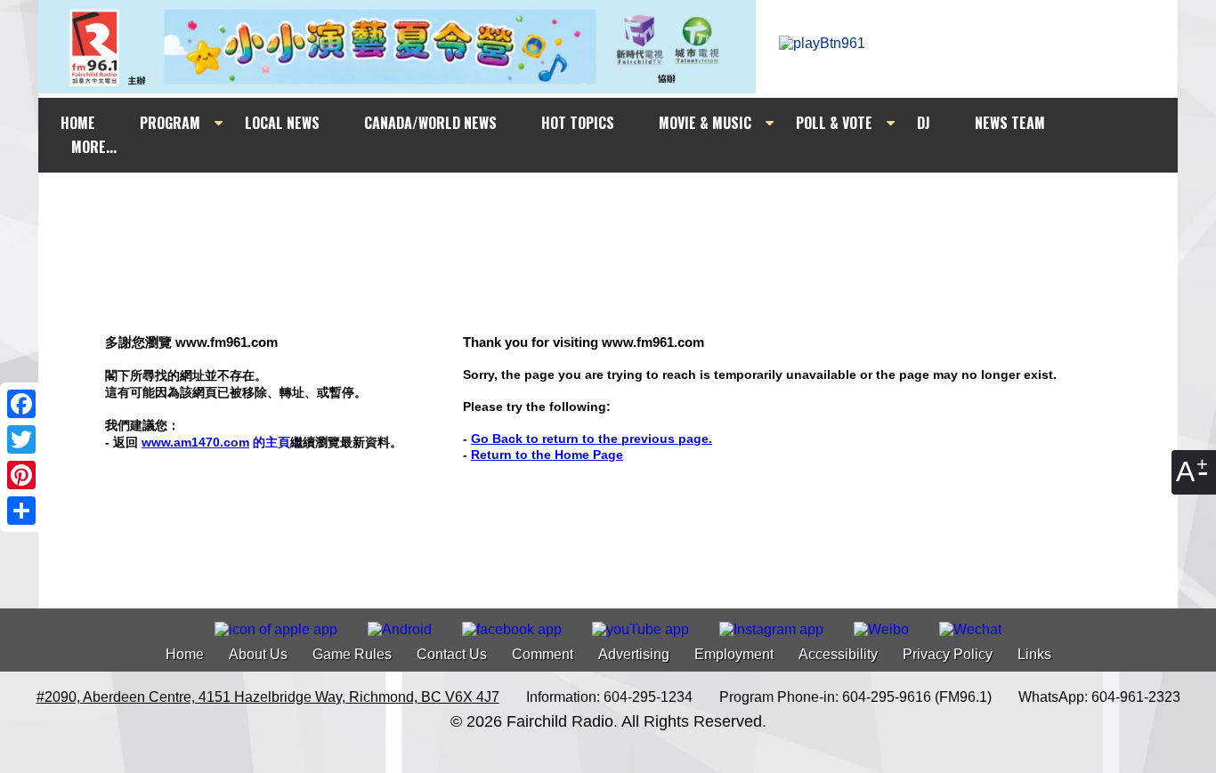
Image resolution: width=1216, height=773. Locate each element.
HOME (78, 122)
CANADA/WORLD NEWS (430, 122)
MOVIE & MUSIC (705, 122)
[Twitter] (21, 439)
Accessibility (838, 654)
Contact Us (452, 654)
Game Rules (352, 654)
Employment (734, 654)
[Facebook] (21, 404)
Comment (542, 654)
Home (185, 654)
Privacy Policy (948, 654)
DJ (923, 122)
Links (1034, 654)
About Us (258, 654)
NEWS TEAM (1010, 122)
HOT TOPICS (577, 122)
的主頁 (216, 442)
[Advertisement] (624, 206)
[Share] (21, 510)
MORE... (94, 146)
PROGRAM (170, 122)
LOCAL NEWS (282, 122)
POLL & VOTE (834, 122)
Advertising (633, 654)
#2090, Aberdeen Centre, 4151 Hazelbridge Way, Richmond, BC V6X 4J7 (267, 697)
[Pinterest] (21, 475)
